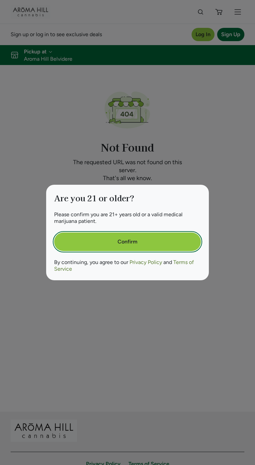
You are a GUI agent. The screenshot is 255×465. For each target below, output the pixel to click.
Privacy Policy (145, 262)
